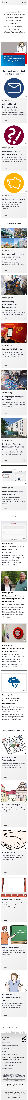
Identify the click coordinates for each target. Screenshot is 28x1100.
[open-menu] (25, 2)
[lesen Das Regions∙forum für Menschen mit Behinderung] (14, 440)
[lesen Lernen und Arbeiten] (14, 947)
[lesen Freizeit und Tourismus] (14, 899)
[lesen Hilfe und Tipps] (14, 852)
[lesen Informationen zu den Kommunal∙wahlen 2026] (14, 148)
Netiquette (5, 1048)
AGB (3, 1040)
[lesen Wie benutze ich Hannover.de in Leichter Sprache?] (14, 994)
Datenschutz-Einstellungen (10, 1054)
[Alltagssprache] (5, 2)
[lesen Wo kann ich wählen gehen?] (14, 195)
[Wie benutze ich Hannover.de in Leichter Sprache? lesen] (14, 48)
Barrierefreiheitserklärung (10, 1045)
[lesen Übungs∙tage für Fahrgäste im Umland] (14, 392)
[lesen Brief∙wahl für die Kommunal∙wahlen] (14, 100)
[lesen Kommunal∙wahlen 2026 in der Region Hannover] (14, 250)
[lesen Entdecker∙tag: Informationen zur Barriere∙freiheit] (14, 298)
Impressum (5, 1037)
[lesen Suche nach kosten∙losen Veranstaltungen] (14, 487)
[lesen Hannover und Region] (14, 804)
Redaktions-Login (7, 1068)
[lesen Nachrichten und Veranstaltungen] (14, 757)
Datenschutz (6, 1042)
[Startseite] (2, 2)
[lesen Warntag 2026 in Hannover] (14, 345)
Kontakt (4, 1051)
